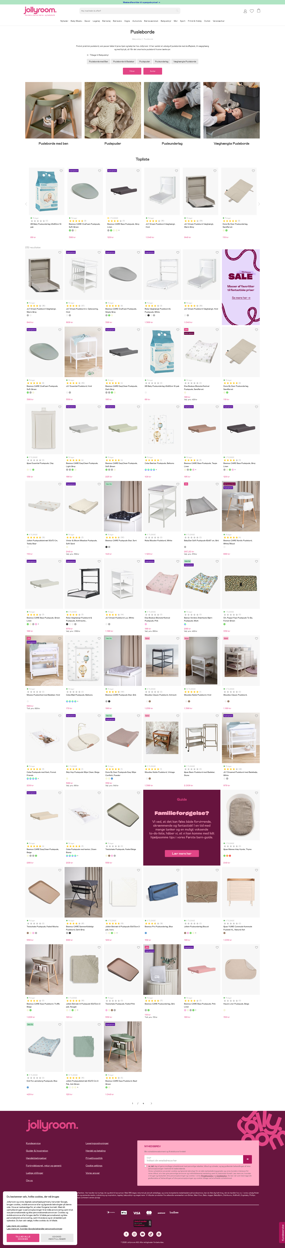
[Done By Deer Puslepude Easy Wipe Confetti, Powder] (106, 778)
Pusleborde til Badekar (123, 61)
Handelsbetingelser (36, 1158)
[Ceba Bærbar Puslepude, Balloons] (146, 470)
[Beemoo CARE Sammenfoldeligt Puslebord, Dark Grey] (67, 933)
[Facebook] (126, 1234)
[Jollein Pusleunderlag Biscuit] (185, 933)
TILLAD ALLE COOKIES (23, 1238)
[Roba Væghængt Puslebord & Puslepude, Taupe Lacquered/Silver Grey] (154, 315)
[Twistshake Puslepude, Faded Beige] (106, 856)
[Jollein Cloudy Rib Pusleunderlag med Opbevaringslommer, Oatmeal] (193, 933)
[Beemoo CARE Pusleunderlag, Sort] (148, 1010)
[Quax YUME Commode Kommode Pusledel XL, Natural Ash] (224, 933)
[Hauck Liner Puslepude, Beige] (224, 1010)
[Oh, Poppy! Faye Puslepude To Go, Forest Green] (224, 624)
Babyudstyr (136, 39)
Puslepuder (144, 61)
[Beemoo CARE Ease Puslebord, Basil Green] (30, 1010)
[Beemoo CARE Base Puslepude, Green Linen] (191, 470)
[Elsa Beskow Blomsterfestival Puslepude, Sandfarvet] (185, 392)
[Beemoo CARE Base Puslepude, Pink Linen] (193, 470)
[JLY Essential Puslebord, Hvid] (67, 392)
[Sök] (177, 10)
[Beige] (75, 230)
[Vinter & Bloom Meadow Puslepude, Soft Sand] (67, 547)
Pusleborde (148, 39)
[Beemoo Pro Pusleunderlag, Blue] (146, 933)
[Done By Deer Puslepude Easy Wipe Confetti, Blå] (112, 778)
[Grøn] (70, 230)
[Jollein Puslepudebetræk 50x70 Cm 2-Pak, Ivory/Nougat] (115, 933)
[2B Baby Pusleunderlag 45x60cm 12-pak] (146, 392)
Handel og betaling (96, 1150)
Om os (29, 1180)
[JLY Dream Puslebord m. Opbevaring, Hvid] (67, 315)
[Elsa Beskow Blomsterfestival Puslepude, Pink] (146, 624)
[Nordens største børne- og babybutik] (40, 10)
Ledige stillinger (34, 1173)
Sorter (152, 71)
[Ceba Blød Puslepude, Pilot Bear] (75, 701)
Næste (151, 1103)
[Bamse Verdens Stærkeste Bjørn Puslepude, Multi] (185, 624)
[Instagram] (134, 1234)
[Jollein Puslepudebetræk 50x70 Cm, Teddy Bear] (28, 547)
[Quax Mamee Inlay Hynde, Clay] (227, 856)
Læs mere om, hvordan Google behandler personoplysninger (34, 1228)
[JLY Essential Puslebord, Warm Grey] (70, 392)
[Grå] (73, 230)
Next (259, 204)
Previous (26, 204)
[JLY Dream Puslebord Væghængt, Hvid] (30, 315)
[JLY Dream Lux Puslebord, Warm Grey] (109, 624)
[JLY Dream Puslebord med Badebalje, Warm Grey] (227, 778)
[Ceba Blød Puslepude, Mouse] (73, 701)
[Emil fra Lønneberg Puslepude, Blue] (28, 1087)
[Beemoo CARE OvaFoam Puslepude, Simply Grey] (106, 315)
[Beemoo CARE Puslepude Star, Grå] (109, 547)
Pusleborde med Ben (98, 61)
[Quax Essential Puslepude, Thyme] (33, 470)
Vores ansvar (93, 1173)
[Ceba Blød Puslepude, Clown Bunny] (70, 701)
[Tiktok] (150, 1234)
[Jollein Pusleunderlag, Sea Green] (191, 933)
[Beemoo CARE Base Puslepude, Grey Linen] (188, 470)
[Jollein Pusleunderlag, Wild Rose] (188, 933)
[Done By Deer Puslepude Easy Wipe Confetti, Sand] (109, 778)
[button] (251, 11)
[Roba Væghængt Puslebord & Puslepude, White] (146, 315)
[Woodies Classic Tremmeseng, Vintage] (150, 701)
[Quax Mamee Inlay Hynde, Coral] (230, 856)
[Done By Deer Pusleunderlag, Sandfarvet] (224, 392)
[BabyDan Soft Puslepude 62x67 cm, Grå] (185, 547)
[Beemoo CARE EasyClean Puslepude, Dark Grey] (106, 392)
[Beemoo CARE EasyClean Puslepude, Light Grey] (109, 392)
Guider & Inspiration (37, 1150)
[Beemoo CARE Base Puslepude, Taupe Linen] (185, 470)
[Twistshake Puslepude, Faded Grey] (115, 856)
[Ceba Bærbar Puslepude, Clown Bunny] (154, 470)
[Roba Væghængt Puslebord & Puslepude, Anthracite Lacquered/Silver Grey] (148, 315)
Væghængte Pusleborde (185, 61)
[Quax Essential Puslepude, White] (30, 470)
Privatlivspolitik (94, 1158)
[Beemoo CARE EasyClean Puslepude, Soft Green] (112, 392)
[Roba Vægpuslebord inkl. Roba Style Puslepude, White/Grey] (151, 315)
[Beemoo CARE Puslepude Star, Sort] (106, 547)
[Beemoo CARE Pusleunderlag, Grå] (146, 1010)
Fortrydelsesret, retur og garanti (43, 1165)
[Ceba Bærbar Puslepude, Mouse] (148, 470)
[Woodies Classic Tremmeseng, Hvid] (147, 701)
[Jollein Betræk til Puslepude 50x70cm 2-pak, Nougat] (109, 933)
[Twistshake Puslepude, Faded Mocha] (109, 856)
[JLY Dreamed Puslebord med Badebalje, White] (224, 778)
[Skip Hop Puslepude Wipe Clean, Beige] (67, 778)
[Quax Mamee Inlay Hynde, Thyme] (224, 856)
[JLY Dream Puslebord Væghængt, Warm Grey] (28, 315)
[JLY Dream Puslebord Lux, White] (106, 624)
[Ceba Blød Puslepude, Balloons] (67, 701)
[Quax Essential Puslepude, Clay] (28, 470)
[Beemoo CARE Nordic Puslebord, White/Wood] (224, 547)
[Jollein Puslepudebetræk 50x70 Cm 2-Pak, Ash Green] (112, 933)
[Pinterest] (159, 1234)
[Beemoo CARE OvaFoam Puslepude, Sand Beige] (112, 315)
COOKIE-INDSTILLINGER (57, 1238)
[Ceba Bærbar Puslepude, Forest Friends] (151, 470)
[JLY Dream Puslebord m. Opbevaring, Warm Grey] (70, 315)
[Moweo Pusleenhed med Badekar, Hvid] (28, 701)
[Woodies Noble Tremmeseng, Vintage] (189, 701)
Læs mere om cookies (17, 1226)
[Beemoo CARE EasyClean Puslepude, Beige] (115, 392)
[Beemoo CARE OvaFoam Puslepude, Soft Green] (109, 315)
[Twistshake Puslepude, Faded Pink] (112, 856)
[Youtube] (142, 1234)
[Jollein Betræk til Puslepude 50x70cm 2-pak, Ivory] (106, 933)
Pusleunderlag (161, 61)
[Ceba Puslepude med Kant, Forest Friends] (28, 778)
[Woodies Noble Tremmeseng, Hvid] (186, 701)
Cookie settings (94, 1165)
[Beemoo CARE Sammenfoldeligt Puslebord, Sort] (70, 933)
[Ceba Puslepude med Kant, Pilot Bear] (33, 778)
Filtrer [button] (132, 71)
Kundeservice (33, 1143)
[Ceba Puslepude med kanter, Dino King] (36, 778)
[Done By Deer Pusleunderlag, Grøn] (227, 392)
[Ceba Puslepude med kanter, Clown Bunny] (30, 778)
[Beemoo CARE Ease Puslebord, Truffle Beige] (28, 1010)
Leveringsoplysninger (97, 1143)
